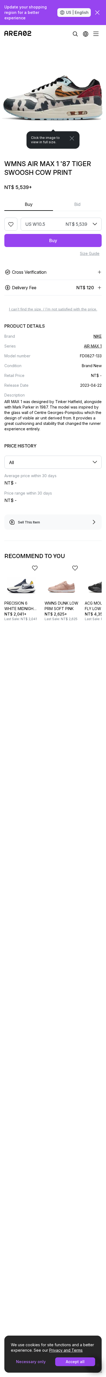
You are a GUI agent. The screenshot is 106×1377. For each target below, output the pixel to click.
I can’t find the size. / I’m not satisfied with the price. (53, 309)
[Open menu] (96, 33)
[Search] (75, 33)
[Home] (17, 33)
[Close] (72, 138)
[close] (97, 12)
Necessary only (31, 1361)
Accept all (75, 1361)
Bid (77, 204)
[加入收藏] (10, 224)
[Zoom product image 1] (53, 95)
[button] (85, 33)
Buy (29, 204)
